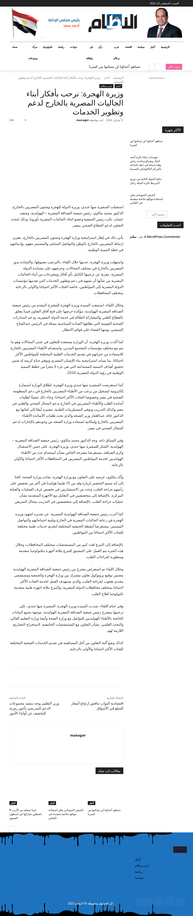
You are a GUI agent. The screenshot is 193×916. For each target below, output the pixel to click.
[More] (48, 128)
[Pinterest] (70, 128)
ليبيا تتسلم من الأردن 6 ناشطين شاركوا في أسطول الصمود (25, 814)
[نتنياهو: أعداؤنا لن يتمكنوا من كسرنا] (105, 792)
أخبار (107, 78)
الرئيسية (118, 78)
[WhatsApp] (59, 128)
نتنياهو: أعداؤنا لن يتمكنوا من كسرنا (115, 67)
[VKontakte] (149, 901)
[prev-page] (20, 829)
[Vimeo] (17, 3)
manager (82, 120)
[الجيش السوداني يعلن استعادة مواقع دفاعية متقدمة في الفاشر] (66, 792)
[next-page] (12, 829)
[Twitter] (24, 3)
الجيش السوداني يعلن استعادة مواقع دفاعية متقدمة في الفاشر (65, 814)
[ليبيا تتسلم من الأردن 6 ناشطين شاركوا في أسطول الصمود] (27, 792)
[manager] (73, 120)
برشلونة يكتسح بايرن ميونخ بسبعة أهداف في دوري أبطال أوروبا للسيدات (87, 67)
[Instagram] (30, 3)
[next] (152, 67)
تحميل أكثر (158, 214)
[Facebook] (37, 3)
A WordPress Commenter (162, 237)
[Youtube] (12, 3)
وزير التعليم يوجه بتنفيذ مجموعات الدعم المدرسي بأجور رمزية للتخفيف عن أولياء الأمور (34, 708)
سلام (133, 237)
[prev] (158, 67)
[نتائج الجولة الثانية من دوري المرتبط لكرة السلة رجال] (176, 182)
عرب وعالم (106, 86)
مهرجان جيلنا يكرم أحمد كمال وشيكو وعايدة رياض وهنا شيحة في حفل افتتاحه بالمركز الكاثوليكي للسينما (145, 162)
